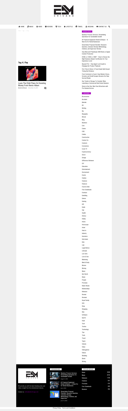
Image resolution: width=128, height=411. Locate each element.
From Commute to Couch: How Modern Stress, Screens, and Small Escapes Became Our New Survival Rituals (95, 76)
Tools (83, 335)
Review (84, 294)
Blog (83, 120)
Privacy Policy (57, 408)
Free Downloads (86, 190)
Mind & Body (85, 262)
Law (83, 245)
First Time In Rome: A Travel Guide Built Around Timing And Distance (96, 70)
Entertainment (86, 169)
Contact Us (85, 140)
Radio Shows (85, 286)
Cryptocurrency (86, 152)
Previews (84, 283)
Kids (83, 242)
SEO (83, 303)
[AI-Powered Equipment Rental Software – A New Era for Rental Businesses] (54, 385)
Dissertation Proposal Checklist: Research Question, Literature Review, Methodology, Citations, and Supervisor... (69, 395)
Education (85, 166)
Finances (84, 184)
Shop (83, 306)
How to (84, 230)
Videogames (85, 350)
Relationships (86, 289)
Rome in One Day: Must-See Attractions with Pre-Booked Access (95, 87)
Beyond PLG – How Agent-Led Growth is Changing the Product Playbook (94, 65)
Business (84, 123)
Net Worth (85, 274)
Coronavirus (85, 146)
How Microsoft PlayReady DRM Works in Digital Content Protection (96, 53)
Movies (84, 265)
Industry (84, 233)
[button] (109, 27)
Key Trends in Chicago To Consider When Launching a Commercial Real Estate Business (95, 82)
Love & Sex (85, 257)
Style (83, 321)
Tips (83, 332)
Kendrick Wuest (22, 88)
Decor (84, 155)
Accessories (85, 96)
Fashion (84, 178)
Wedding (84, 356)
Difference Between (88, 160)
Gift (83, 204)
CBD (83, 131)
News (83, 277)
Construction (85, 137)
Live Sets (84, 254)
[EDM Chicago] (64, 12)
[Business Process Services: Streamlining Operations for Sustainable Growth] (54, 375)
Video (83, 347)
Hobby (84, 219)
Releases (84, 291)
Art (83, 105)
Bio (83, 111)
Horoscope (85, 225)
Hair (83, 210)
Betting (84, 108)
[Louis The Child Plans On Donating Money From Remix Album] (32, 73)
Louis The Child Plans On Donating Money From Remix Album (32, 84)
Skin (83, 312)
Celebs (84, 134)
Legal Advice (85, 248)
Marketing (85, 259)
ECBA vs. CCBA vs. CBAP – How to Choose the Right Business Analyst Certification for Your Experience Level (96, 59)
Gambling (84, 195)
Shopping (84, 309)
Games (84, 198)
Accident (84, 99)
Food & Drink (85, 187)
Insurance (85, 236)
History (84, 216)
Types (83, 341)
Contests (84, 143)
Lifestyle (84, 251)
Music (83, 271)
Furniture (84, 192)
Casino (84, 128)
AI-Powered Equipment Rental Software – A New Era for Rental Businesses (95, 41)
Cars (83, 126)
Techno (84, 326)
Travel (83, 338)
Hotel (83, 227)
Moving (84, 268)
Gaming (84, 201)
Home (19, 30)
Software (84, 315)
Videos (84, 353)
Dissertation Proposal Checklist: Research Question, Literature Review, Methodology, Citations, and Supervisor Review (94, 47)
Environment (85, 172)
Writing (84, 361)
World (83, 358)
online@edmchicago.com (31, 392)
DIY (83, 163)
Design (84, 158)
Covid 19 (84, 149)
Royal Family (85, 300)
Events (84, 175)
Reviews (84, 297)
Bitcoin (84, 117)
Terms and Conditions (68, 408)
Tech (83, 323)
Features (84, 181)
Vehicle (84, 344)
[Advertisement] (48, 47)
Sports (84, 318)
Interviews (85, 239)
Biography (85, 114)
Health (84, 213)
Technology (85, 329)
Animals (84, 102)
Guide (83, 207)
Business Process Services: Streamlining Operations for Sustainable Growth (94, 36)
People (84, 280)
